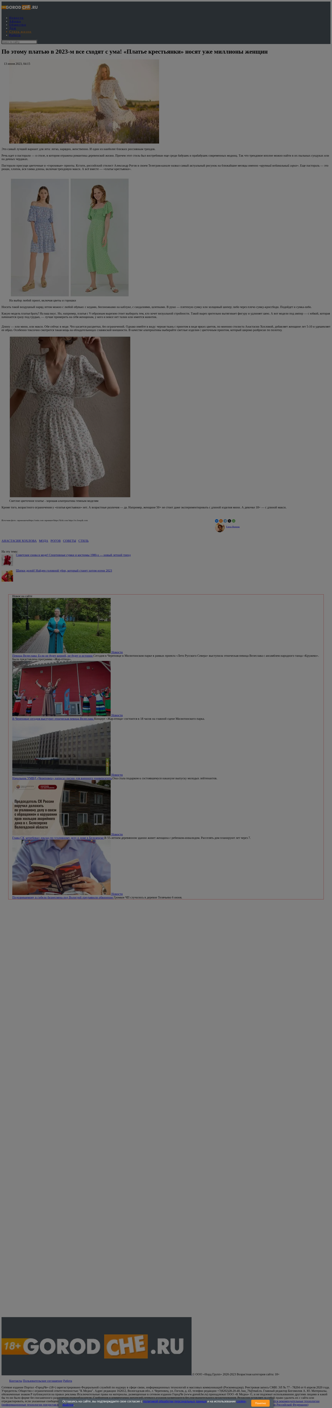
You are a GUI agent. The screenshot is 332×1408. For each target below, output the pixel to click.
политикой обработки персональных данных (175, 1401)
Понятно (260, 1403)
